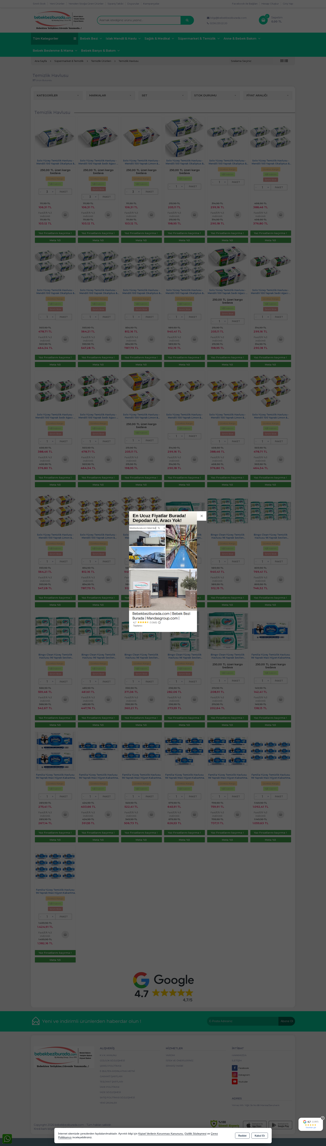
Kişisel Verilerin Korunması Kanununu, (161, 1133)
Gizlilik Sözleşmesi (195, 1133)
